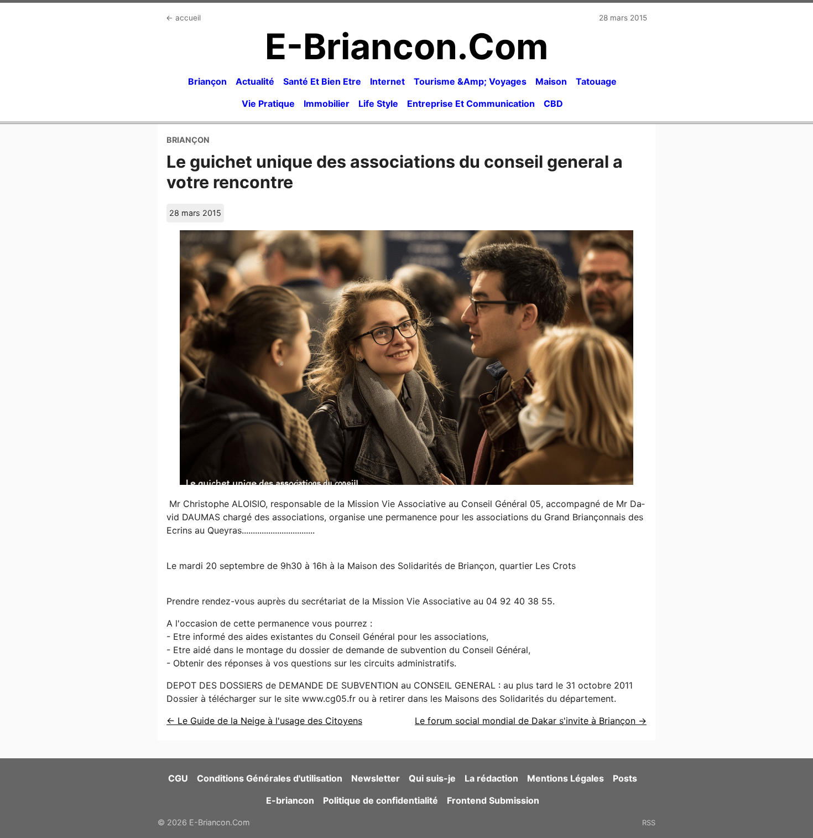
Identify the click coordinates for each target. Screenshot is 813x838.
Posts (625, 778)
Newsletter (375, 778)
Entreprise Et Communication (471, 103)
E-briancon (290, 800)
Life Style (378, 103)
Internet (387, 81)
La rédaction (491, 778)
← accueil (183, 17)
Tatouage (596, 81)
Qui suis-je (432, 778)
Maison (551, 81)
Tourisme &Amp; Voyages (470, 81)
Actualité (255, 81)
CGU (178, 778)
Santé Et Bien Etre (322, 81)
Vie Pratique (268, 103)
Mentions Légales (565, 778)
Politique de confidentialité (380, 800)
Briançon (207, 81)
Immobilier (327, 103)
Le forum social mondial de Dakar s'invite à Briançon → (531, 720)
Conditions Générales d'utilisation (269, 778)
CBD (553, 103)
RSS (648, 822)
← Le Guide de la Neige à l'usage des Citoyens (264, 720)
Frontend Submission (493, 800)
